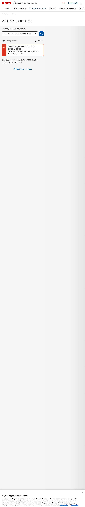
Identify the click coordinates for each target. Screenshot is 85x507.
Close (81, 492)
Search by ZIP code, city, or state (14, 29)
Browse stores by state (23, 69)
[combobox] (20, 33)
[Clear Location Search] (35, 34)
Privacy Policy (64, 505)
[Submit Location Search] (41, 33)
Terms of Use (74, 505)
